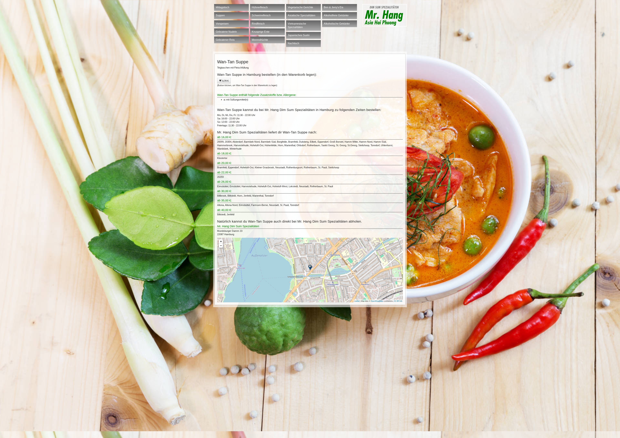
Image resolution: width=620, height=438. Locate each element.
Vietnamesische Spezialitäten (297, 25)
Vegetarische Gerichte (300, 7)
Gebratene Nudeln (226, 31)
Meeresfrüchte (260, 39)
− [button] (221, 245)
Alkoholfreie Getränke (336, 15)
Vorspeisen (222, 23)
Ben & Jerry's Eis (333, 7)
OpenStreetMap (377, 301)
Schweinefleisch (261, 15)
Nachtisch (293, 43)
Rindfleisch (258, 23)
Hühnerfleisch (260, 7)
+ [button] (221, 241)
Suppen (220, 15)
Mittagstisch (222, 7)
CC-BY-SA (398, 301)
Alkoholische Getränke (337, 23)
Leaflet (357, 301)
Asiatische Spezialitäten (301, 15)
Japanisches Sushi (299, 35)
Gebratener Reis (225, 39)
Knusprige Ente (260, 31)
